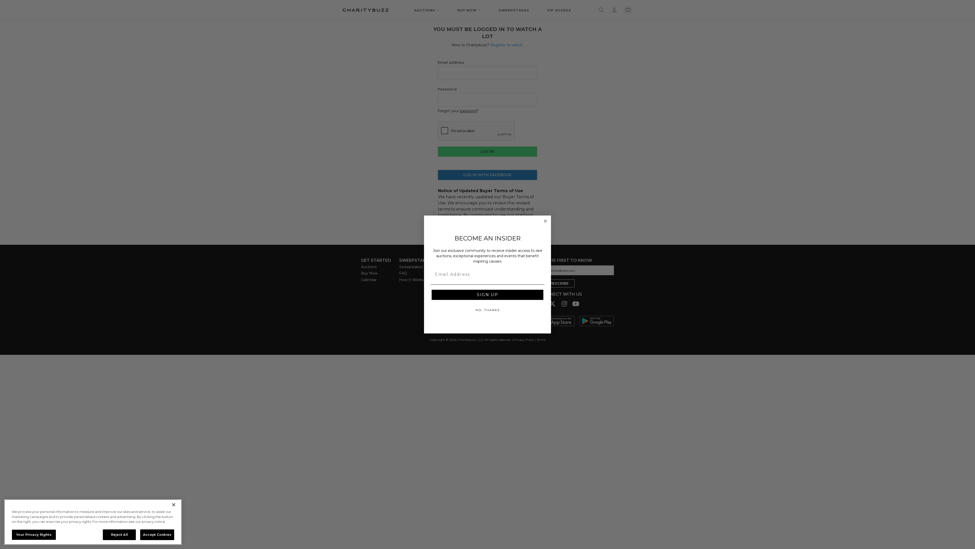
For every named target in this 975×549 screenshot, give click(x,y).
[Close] (173, 504)
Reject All (119, 534)
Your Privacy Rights (33, 534)
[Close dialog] (545, 221)
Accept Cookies (157, 534)
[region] (93, 522)
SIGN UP (487, 294)
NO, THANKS (488, 310)
